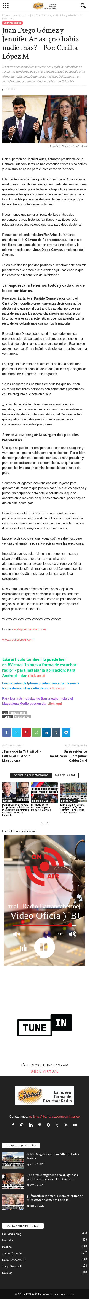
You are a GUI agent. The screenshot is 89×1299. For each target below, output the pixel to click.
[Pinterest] (26, 732)
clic (50, 703)
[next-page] (47, 822)
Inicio (5, 15)
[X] (16, 732)
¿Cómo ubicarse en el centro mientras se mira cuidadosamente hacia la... (55, 1198)
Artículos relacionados (31, 775)
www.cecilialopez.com (17, 639)
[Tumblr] (56, 732)
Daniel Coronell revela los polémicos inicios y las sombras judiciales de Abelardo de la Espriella (15, 810)
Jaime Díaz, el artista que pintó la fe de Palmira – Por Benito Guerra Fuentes (72, 808)
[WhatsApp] (36, 732)
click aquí (36, 675)
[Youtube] (75, 1125)
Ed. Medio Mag (40, 800)
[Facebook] (6, 732)
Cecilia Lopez (18, 712)
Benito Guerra (69, 800)
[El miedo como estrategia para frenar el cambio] (44, 792)
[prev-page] (42, 822)
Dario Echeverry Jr (13, 1260)
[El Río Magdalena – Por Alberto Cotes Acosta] (13, 1160)
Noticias (7, 800)
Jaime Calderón (12, 1253)
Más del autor (65, 775)
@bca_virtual (45, 1071)
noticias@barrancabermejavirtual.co (54, 1116)
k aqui (57, 703)
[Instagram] (22, 1125)
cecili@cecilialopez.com (29, 629)
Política (7, 1247)
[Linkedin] (46, 732)
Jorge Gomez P (12, 1266)
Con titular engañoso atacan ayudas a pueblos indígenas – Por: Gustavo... (53, 1177)
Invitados (8, 1240)
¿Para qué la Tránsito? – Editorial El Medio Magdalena (21, 756)
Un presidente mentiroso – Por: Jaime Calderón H (68, 756)
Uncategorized (19, 15)
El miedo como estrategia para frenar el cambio (41, 807)
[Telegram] (66, 732)
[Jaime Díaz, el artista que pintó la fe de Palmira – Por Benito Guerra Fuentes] (73, 792)
